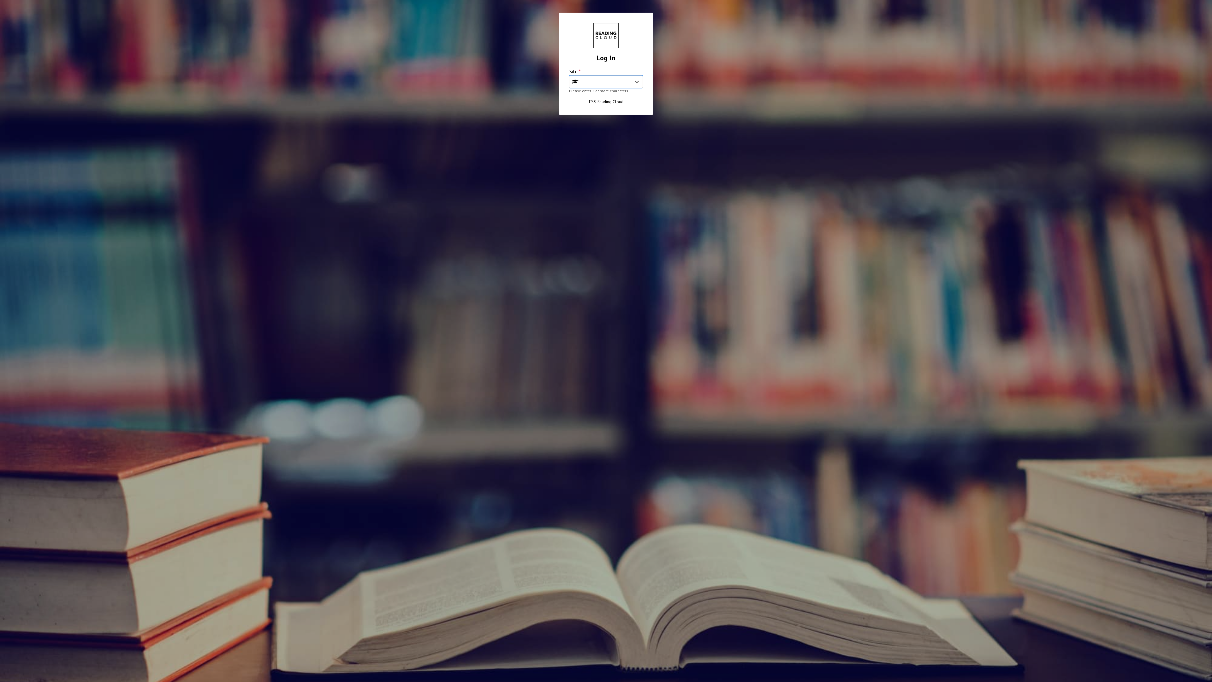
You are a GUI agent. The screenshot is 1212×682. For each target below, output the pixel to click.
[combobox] (582, 82)
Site (575, 71)
